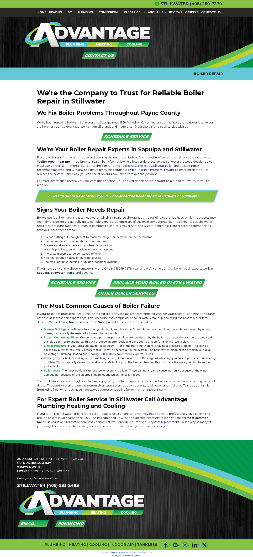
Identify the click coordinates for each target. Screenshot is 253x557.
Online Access (118, 552)
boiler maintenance (139, 389)
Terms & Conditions (133, 556)
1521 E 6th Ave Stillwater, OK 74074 (59, 459)
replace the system (50, 174)
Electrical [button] (133, 12)
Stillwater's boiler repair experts (122, 354)
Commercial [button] (109, 12)
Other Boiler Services (126, 293)
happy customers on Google (147, 426)
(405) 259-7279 (206, 3)
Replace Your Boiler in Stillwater (157, 282)
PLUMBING (55, 544)
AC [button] (70, 12)
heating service (88, 426)
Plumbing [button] (85, 12)
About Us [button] (156, 12)
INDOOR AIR (122, 544)
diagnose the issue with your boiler (149, 165)
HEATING (77, 544)
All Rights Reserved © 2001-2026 (139, 553)
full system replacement (162, 422)
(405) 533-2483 (63, 485)
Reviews (175, 12)
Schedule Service (126, 136)
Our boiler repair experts (185, 268)
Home (42, 12)
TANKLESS (147, 544)
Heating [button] (56, 12)
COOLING (98, 544)
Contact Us (211, 12)
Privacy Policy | (118, 556)
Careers (191, 12)
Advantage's (151, 413)
